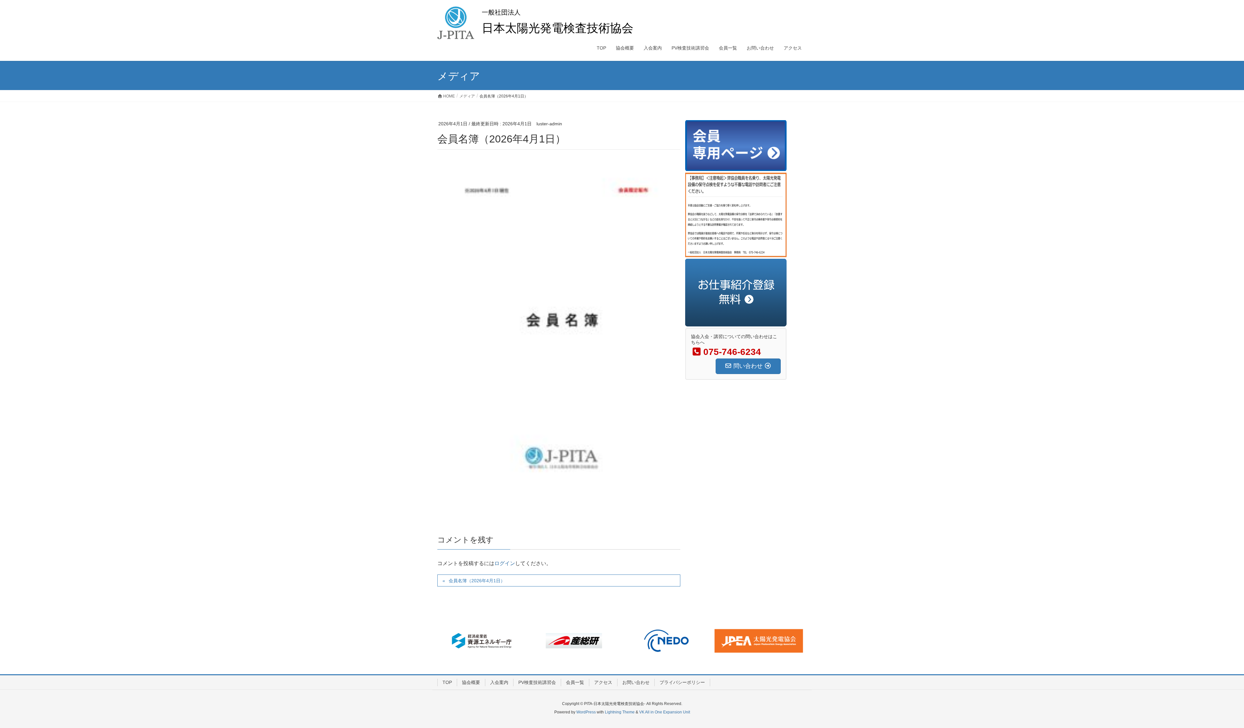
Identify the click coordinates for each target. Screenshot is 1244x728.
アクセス (603, 682)
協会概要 (471, 682)
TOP (447, 682)
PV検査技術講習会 (537, 682)
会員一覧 (575, 682)
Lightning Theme (620, 712)
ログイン (504, 563)
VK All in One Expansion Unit (664, 712)
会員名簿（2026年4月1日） (477, 580)
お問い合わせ (636, 682)
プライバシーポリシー (682, 682)
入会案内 (499, 682)
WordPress (586, 712)
